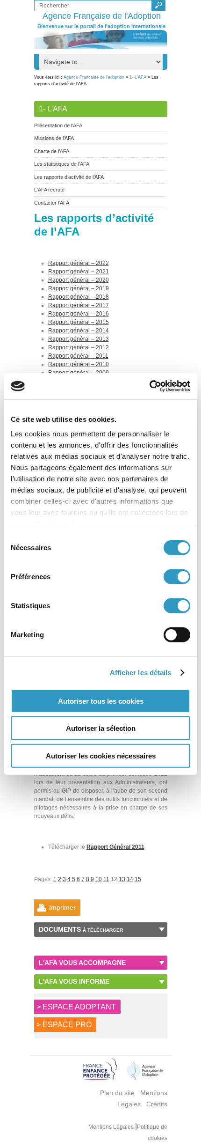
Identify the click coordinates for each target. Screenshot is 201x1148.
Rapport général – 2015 (78, 322)
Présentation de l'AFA (58, 125)
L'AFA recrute (49, 189)
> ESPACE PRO (64, 1025)
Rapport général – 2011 (78, 356)
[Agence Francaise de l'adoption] (100, 39)
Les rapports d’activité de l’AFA (69, 177)
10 (98, 879)
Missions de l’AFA (54, 138)
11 (106, 879)
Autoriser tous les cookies (101, 701)
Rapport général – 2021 (78, 271)
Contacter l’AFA (51, 203)
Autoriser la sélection (101, 728)
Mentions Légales (111, 1127)
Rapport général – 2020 (78, 280)
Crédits (156, 1104)
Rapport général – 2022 (78, 263)
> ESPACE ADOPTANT (76, 1007)
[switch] (177, 576)
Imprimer (62, 907)
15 (138, 879)
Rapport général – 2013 (78, 339)
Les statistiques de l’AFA (61, 164)
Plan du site (117, 1092)
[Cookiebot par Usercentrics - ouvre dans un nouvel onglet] (149, 386)
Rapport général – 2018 (78, 297)
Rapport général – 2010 (78, 364)
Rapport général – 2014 (78, 330)
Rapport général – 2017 (78, 305)
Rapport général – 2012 (78, 347)
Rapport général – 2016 (78, 313)
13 (122, 879)
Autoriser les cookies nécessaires (101, 755)
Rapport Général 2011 (115, 847)
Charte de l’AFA (51, 151)
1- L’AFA (137, 77)
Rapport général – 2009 (78, 372)
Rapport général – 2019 (78, 288)
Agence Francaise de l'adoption (94, 77)
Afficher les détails (141, 673)
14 (130, 879)
